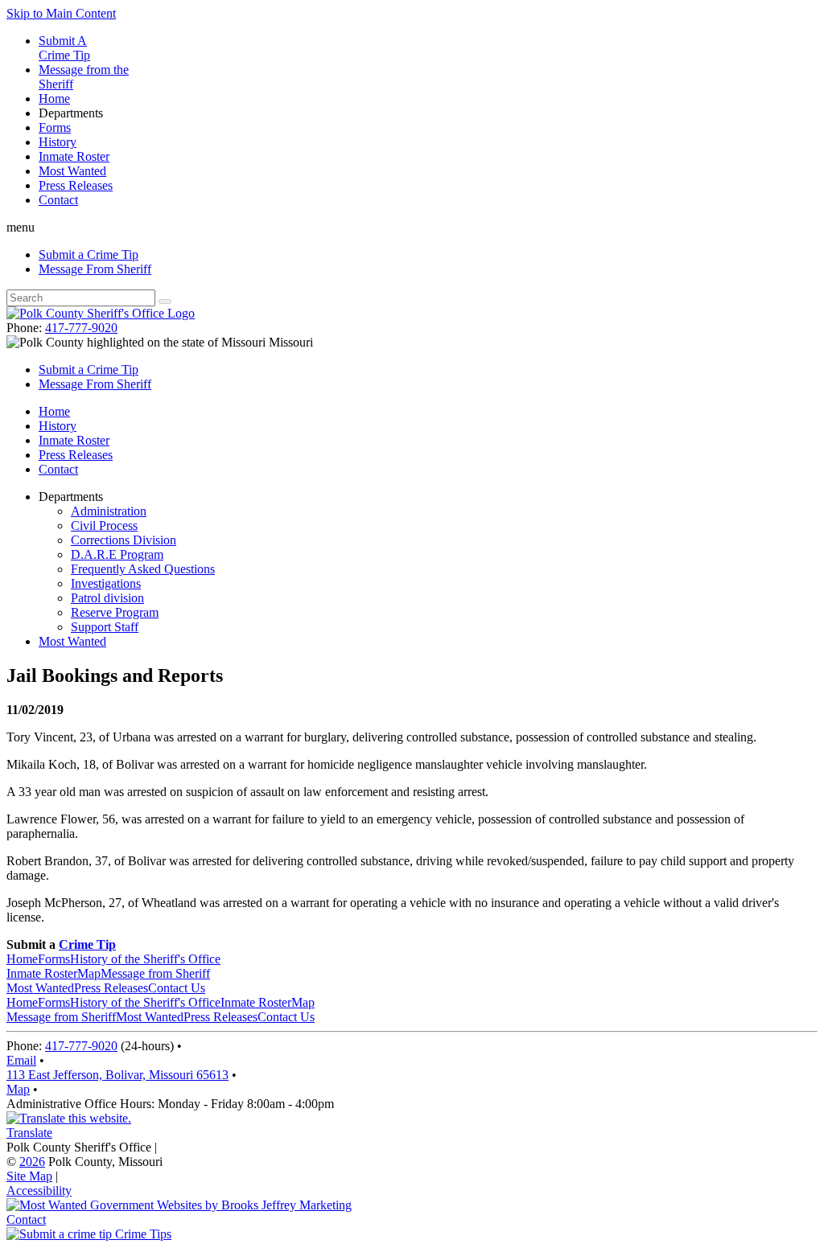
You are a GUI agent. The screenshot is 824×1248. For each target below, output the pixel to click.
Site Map (29, 1176)
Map (89, 973)
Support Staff (104, 627)
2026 (32, 1161)
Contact (58, 200)
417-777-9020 (81, 328)
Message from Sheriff (155, 973)
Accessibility (39, 1190)
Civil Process (104, 525)
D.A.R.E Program (117, 554)
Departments (71, 496)
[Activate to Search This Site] (165, 301)
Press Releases (76, 185)
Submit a (88, 254)
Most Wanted (72, 171)
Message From (95, 269)
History (57, 142)
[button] (412, 227)
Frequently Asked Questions (143, 569)
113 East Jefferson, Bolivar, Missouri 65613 (117, 1075)
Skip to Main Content (61, 13)
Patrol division (107, 598)
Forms (55, 127)
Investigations (106, 583)
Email (21, 1060)
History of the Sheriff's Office (145, 959)
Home (54, 98)
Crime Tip (87, 944)
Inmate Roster (74, 156)
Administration (108, 511)
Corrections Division (123, 540)
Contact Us (176, 988)
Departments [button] (71, 113)
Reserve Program (115, 612)
